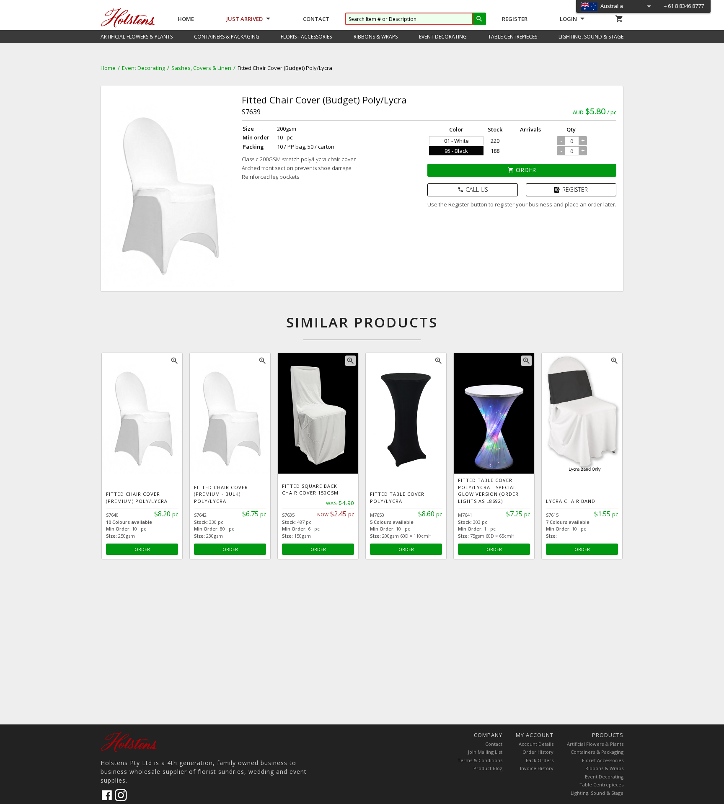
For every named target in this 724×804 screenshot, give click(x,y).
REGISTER (575, 189)
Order (522, 170)
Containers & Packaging (597, 752)
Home (186, 19)
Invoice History (536, 768)
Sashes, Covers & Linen (201, 68)
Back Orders (539, 760)
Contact (316, 19)
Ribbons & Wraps (604, 768)
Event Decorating (143, 68)
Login (568, 19)
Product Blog (487, 768)
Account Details (536, 744)
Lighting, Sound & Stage (597, 793)
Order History (537, 752)
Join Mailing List (485, 752)
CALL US (473, 189)
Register (514, 19)
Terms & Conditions (480, 760)
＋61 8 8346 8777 (683, 6)
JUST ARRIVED (244, 19)
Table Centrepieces (601, 784)
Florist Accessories (602, 760)
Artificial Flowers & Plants (595, 744)
